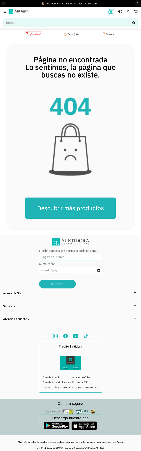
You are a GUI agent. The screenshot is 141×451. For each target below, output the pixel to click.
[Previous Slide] (3, 3)
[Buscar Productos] (133, 22)
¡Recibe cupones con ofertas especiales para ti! (69, 251)
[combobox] (70, 22)
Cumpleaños (47, 264)
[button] (5, 11)
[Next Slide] (137, 3)
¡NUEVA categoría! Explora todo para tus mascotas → (73, 3)
